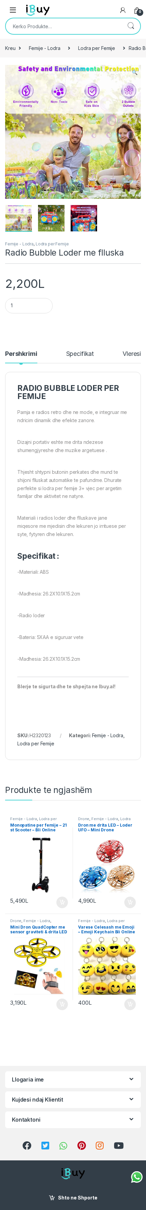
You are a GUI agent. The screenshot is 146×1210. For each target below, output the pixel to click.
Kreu (10, 48)
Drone (83, 818)
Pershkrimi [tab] (21, 354)
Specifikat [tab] (80, 354)
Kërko (130, 26)
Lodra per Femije (96, 48)
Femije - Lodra (44, 48)
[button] (135, 72)
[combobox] (63, 26)
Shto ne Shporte (77, 1197)
